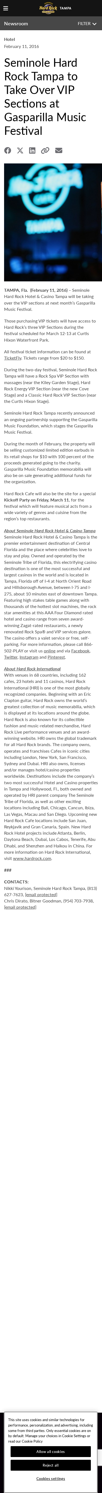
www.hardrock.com (32, 858)
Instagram (29, 657)
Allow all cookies (50, 1451)
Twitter (10, 657)
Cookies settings (50, 1478)
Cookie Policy (32, 1441)
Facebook (80, 650)
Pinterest (56, 657)
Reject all (51, 1465)
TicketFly (12, 358)
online (49, 650)
